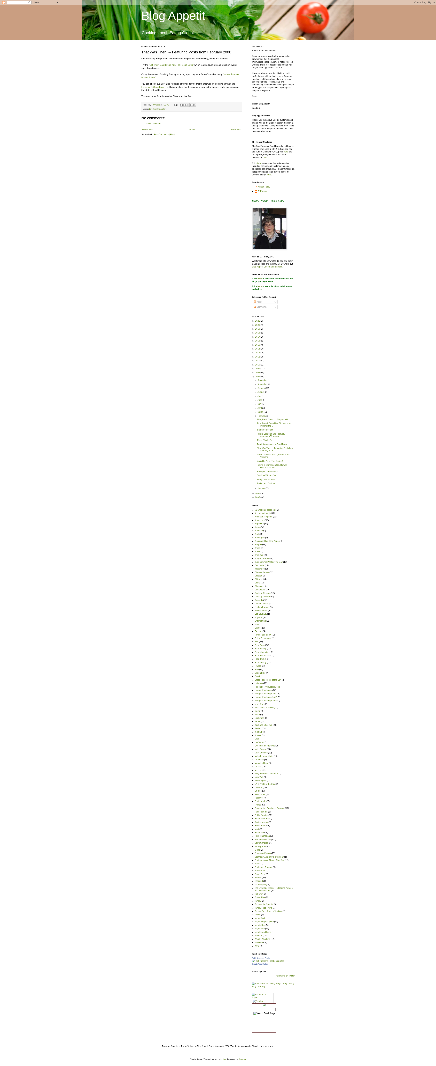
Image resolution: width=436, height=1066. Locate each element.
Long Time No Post (266, 479)
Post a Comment (153, 124)
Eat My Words (261, 610)
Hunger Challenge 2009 (266, 694)
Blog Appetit (173, 15)
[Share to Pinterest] (194, 105)
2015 (257, 345)
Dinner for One (261, 603)
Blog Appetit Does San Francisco (267, 267)
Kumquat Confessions (267, 471)
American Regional (263, 517)
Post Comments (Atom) (164, 134)
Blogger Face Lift (265, 430)
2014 (257, 349)
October (261, 388)
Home (192, 129)
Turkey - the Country (264, 904)
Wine (257, 946)
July (260, 396)
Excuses (258, 631)
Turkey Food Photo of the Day (268, 911)
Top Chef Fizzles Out (266, 475)
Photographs (261, 801)
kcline (223, 1059)
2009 (257, 369)
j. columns (259, 718)
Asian (257, 527)
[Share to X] (188, 105)
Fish (257, 641)
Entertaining (260, 621)
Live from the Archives (158, 109)
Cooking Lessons (263, 596)
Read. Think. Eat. (265, 440)
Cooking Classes (262, 593)
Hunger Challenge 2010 (266, 697)
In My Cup (259, 704)
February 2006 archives (153, 87)
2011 (257, 361)
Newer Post (147, 129)
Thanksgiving (261, 884)
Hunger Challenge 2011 (266, 700)
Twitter (258, 915)
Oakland (258, 787)
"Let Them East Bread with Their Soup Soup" (171, 65)
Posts (259, 302)
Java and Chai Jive (263, 725)
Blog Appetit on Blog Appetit (267, 541)
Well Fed (259, 942)
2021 (257, 321)
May (260, 404)
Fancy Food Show (263, 635)
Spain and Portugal (263, 867)
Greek (257, 676)
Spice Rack (260, 870)
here (286, 152)
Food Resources (262, 655)
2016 (257, 341)
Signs (257, 850)
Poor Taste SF (261, 812)
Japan (257, 721)
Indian (257, 711)
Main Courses (261, 753)
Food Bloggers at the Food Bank (272, 444)
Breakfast (259, 555)
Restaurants (260, 825)
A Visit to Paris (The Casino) (270, 461)
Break (257, 551)
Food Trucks (260, 659)
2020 (257, 325)
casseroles (260, 569)
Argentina (259, 524)
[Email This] (181, 105)
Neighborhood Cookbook (266, 773)
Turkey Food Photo (263, 908)
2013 (257, 353)
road (257, 829)
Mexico (258, 767)
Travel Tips (260, 897)
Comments (261, 307)
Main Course (261, 749)
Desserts (259, 600)
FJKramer (262, 191)
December (263, 380)
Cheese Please (262, 572)
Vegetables (260, 925)
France (258, 666)
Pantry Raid (260, 794)
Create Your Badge (260, 964)
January (262, 488)
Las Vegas (259, 742)
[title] (268, 961)
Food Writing (260, 662)
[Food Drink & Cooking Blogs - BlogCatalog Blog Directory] (273, 986)
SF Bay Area (260, 846)
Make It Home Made (264, 756)
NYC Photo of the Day (265, 784)
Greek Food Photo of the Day (268, 680)
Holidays (259, 683)
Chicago (258, 576)
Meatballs (259, 760)
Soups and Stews (263, 853)
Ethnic (257, 628)
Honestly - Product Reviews (267, 687)
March (261, 412)
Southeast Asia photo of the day (269, 857)
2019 (257, 329)
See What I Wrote (263, 839)
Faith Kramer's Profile (261, 958)
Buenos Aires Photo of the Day (269, 562)
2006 (257, 493)
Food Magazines (262, 652)
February (262, 416)
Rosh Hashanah (262, 836)
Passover (259, 798)
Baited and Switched (266, 483)
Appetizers (259, 520)
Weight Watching (262, 939)
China (257, 583)
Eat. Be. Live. (261, 614)
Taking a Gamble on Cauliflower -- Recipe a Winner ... (273, 466)
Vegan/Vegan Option (264, 922)
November (263, 384)
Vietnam (258, 935)
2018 (257, 333)
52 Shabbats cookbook (265, 510)
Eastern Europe (262, 607)
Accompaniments (263, 513)
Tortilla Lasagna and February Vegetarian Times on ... (271, 435)
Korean (258, 735)
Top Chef (259, 894)
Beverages (260, 537)
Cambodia (259, 565)
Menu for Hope (261, 763)
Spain (257, 863)
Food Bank (260, 645)
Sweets (258, 877)
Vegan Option (261, 918)
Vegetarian (260, 928)
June (260, 400)
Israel (257, 714)
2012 (257, 357)
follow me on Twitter (285, 976)
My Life (258, 770)
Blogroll (258, 544)
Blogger (242, 1059)
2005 (257, 497)
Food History (260, 648)
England (258, 617)
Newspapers (260, 780)
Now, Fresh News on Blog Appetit (272, 419)
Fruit (257, 669)
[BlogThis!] (184, 105)
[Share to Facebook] (191, 105)
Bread (257, 548)
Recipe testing (261, 822)
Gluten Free (260, 673)
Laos (257, 739)
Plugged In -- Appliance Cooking (270, 808)
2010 (257, 365)
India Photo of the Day (265, 707)
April (260, 408)
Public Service (261, 815)
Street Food (260, 874)
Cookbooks (260, 590)
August (261, 392)
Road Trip (259, 832)
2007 (257, 377)
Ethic (257, 624)
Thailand (259, 881)
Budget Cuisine (262, 558)
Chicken (258, 579)
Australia (259, 531)
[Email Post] (176, 105)
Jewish (258, 728)
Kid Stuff (258, 732)
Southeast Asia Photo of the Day (269, 860)
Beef (257, 534)
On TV (257, 791)
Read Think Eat (262, 818)
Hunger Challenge (263, 690)
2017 (257, 337)
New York (259, 777)
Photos (258, 805)
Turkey (258, 901)
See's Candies (261, 843)
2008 (257, 372)
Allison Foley (264, 187)
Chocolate (259, 586)
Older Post (236, 129)
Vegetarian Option (263, 932)
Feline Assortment (263, 638)
